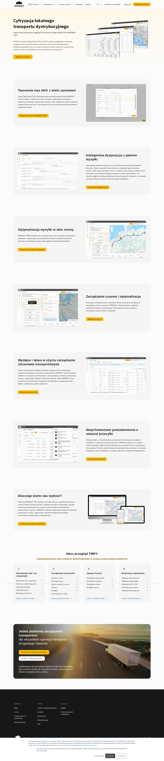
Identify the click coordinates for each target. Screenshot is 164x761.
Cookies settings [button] (99, 756)
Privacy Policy (68, 745)
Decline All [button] (121, 756)
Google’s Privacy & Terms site (88, 745)
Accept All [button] (110, 756)
